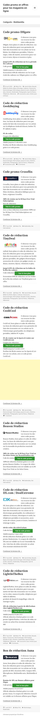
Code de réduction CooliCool (15, 309)
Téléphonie (6, 94)
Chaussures (32, 88)
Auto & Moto (28, 86)
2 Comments (21, 164)
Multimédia (15, 92)
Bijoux (15, 88)
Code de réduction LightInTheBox (15, 572)
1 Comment (8, 416)
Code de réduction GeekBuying (15, 104)
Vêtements (13, 94)
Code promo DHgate (16, 32)
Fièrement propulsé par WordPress (13, 714)
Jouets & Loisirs (25, 90)
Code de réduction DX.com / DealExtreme (18, 491)
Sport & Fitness (31, 92)
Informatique (16, 90)
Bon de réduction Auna (18, 650)
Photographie (23, 92)
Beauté (34, 86)
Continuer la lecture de (12, 80)
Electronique (27, 707)
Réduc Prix (18, 86)
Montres (8, 92)
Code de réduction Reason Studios (15, 424)
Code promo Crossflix (18, 172)
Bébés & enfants (8, 88)
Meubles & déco (25, 296)
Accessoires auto (24, 94)
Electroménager (7, 90)
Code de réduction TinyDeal (15, 236)
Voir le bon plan (22, 67)
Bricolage (20, 88)
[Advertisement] (20, 380)
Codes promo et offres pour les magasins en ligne (15, 7)
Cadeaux (25, 88)
